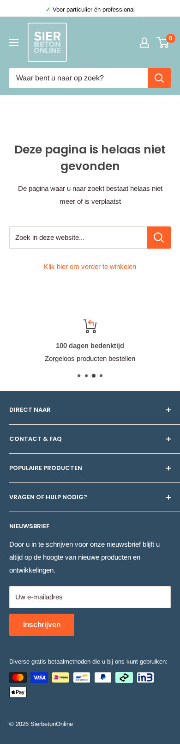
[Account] (144, 42)
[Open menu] (13, 42)
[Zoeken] (159, 78)
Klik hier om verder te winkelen (90, 266)
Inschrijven (41, 624)
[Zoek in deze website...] (159, 237)
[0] (163, 42)
